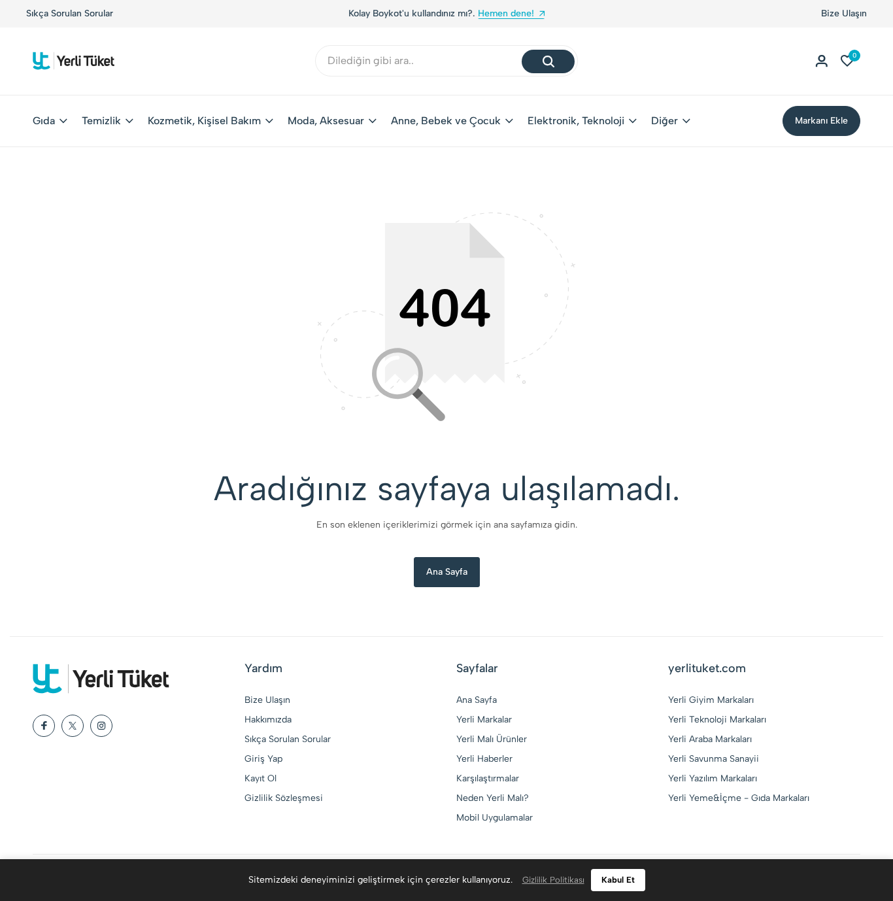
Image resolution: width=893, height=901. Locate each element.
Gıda (44, 120)
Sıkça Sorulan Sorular (69, 13)
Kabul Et (618, 880)
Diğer (664, 120)
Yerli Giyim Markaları (711, 700)
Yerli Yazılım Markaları (712, 778)
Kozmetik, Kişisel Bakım (204, 120)
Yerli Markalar (484, 719)
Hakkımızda (268, 719)
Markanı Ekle (821, 120)
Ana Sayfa (446, 571)
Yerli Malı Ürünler (491, 739)
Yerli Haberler (484, 758)
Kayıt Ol (260, 778)
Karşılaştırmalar (487, 778)
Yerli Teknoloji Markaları (717, 719)
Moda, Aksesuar (326, 120)
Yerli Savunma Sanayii (713, 758)
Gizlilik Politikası (553, 880)
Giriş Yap (263, 758)
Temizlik (101, 120)
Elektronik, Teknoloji (576, 120)
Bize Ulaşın (844, 13)
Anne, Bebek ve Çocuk (446, 120)
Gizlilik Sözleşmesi (283, 798)
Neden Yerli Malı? (492, 798)
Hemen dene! (506, 13)
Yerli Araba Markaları (710, 739)
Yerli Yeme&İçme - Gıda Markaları (738, 798)
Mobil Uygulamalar (494, 817)
